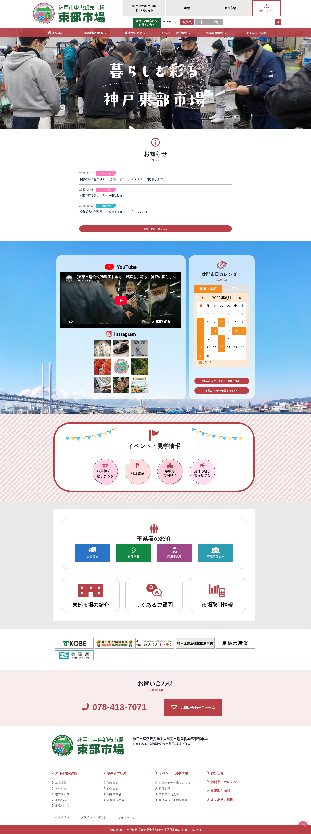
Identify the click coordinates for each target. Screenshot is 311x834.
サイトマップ (126, 817)
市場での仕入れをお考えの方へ (147, 22)
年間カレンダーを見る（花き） (221, 390)
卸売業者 (92, 556)
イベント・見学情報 (174, 32)
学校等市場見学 (169, 794)
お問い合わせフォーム (197, 708)
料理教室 (164, 788)
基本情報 (61, 782)
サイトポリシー (62, 817)
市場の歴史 (62, 800)
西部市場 (230, 8)
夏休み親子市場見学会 (173, 800)
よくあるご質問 (256, 32)
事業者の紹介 (133, 32)
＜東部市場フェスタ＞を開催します (102, 195)
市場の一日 (62, 805)
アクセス (61, 788)
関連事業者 (174, 556)
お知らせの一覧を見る (155, 228)
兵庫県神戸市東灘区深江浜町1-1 (169, 743)
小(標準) (187, 22)
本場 (187, 8)
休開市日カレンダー (225, 782)
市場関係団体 (215, 556)
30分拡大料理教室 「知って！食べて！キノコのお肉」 (115, 211)
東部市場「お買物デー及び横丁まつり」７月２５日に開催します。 (122, 179)
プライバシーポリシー (95, 817)
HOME (57, 32)
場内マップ (62, 794)
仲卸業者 (133, 556)
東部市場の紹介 (93, 32)
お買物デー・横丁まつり (174, 782)
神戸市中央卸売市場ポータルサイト (144, 8)
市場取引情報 (214, 32)
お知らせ (217, 773)
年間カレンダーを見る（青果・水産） (222, 381)
